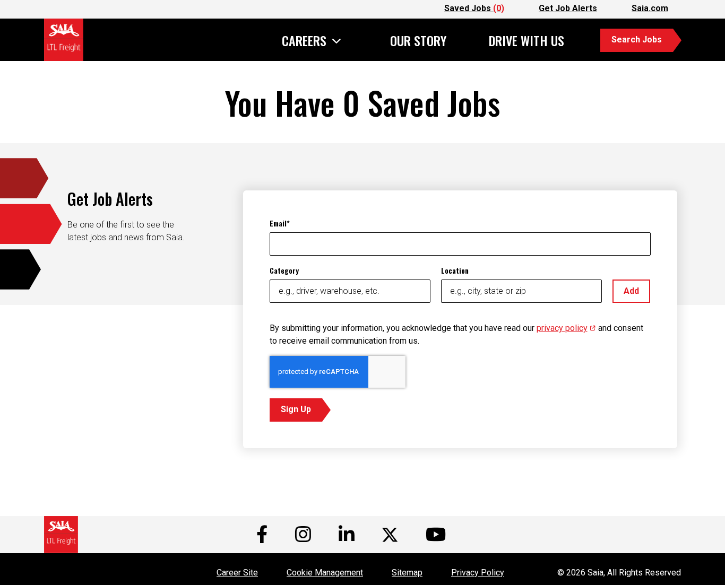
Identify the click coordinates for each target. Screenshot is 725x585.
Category (284, 270)
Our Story (418, 40)
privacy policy (566, 328)
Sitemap (407, 572)
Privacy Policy (477, 572)
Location (455, 270)
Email (278, 223)
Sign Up (296, 409)
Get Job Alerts (568, 8)
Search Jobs (636, 39)
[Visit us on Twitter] (390, 535)
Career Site (237, 572)
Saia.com (650, 8)
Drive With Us (526, 40)
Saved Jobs (474, 8)
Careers (304, 41)
